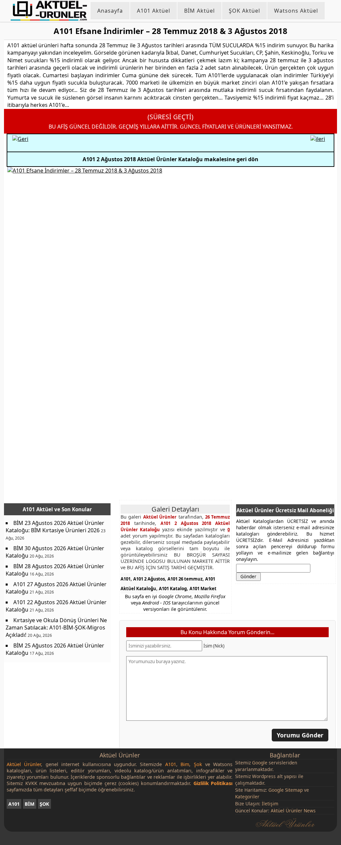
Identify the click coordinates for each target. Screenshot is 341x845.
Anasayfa (110, 10)
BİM (30, 804)
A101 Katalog (173, 589)
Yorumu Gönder (300, 735)
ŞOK (44, 804)
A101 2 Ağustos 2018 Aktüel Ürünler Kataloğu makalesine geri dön (170, 159)
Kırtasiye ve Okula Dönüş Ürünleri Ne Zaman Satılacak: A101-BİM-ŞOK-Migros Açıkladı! (56, 627)
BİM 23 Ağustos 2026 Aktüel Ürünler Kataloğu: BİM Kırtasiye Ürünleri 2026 (55, 526)
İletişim (270, 803)
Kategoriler (247, 796)
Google (259, 762)
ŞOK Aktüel (244, 10)
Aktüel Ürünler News (293, 810)
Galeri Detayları (175, 509)
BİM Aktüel (199, 10)
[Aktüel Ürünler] (49, 11)
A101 (126, 579)
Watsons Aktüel (296, 10)
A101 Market (202, 589)
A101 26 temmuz (185, 579)
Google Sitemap (285, 790)
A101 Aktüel (153, 10)
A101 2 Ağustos (149, 579)
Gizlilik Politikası (213, 783)
